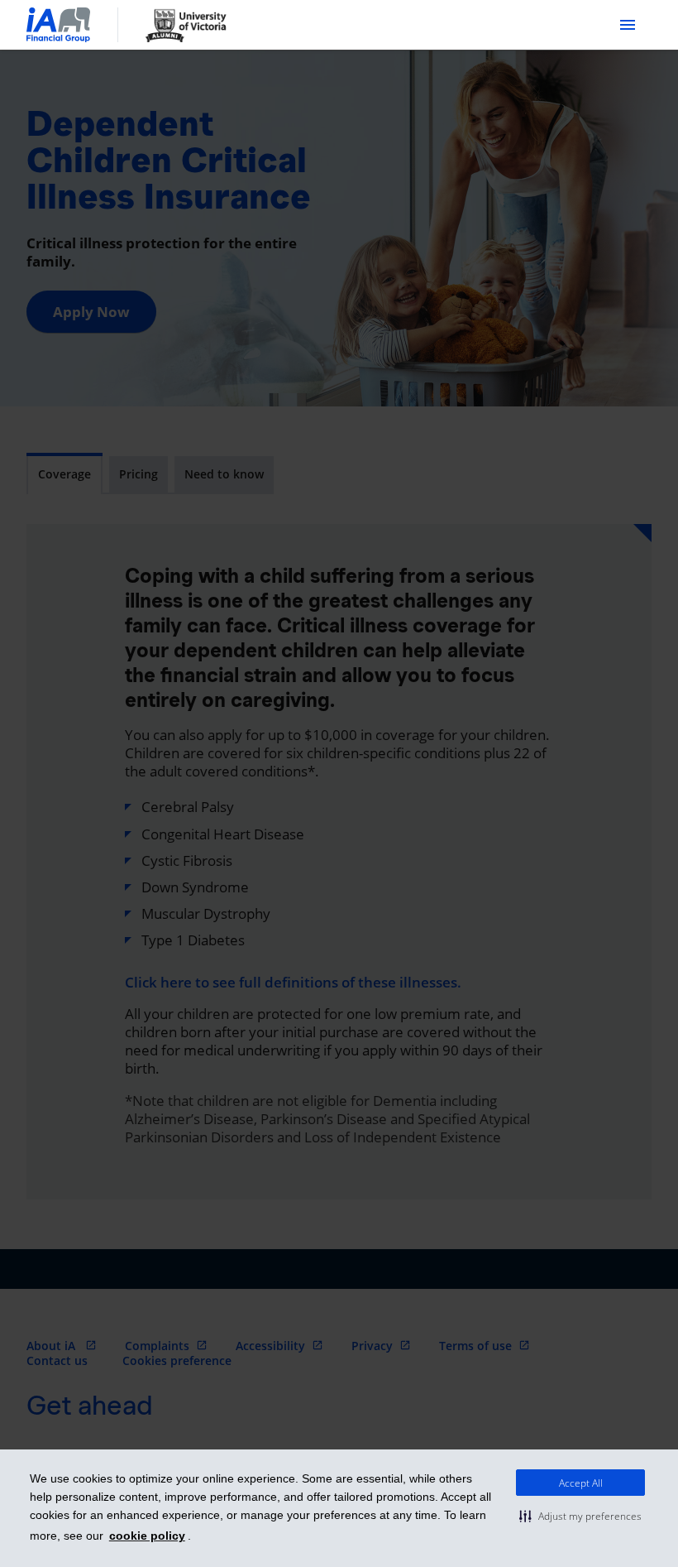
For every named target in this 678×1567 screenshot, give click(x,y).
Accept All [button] (581, 1483)
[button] (580, 1515)
